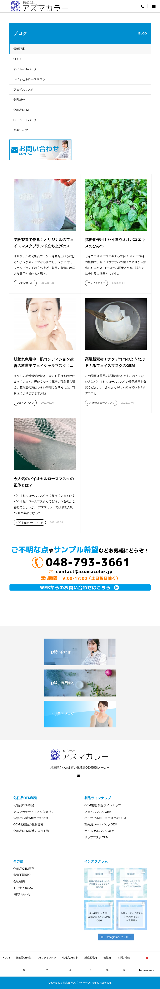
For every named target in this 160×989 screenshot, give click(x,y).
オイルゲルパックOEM (99, 830)
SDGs (17, 59)
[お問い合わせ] (79, 663)
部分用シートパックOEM (100, 824)
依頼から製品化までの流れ (30, 818)
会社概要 (19, 881)
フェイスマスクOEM (97, 811)
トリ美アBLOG (23, 887)
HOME (6, 957)
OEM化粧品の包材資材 (28, 824)
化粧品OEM (21, 109)
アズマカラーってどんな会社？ (33, 811)
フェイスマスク (23, 89)
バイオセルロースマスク (29, 79)
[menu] (142, 6)
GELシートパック (25, 120)
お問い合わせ (22, 894)
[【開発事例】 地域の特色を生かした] (99, 883)
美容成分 (19, 99)
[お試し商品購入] (79, 694)
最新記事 (19, 48)
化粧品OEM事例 (24, 868)
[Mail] (78, 775)
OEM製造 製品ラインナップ (102, 805)
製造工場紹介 (22, 874)
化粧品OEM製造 (24, 805)
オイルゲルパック (25, 69)
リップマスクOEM (96, 837)
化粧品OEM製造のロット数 (31, 830)
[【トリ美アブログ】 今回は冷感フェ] (99, 915)
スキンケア (20, 130)
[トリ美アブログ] (79, 725)
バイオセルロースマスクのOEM (105, 818)
